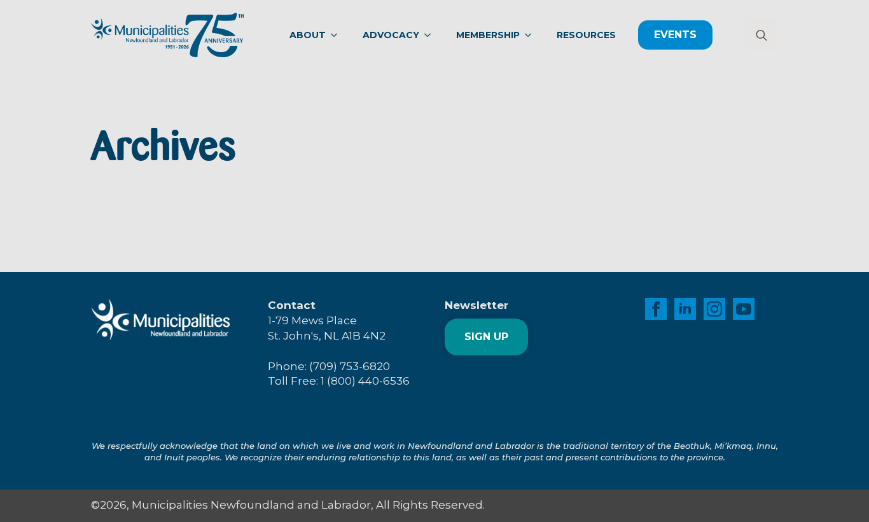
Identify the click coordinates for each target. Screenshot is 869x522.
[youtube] (743, 309)
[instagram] (714, 309)
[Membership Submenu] (532, 35)
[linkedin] (685, 309)
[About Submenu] (338, 35)
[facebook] (656, 309)
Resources (586, 35)
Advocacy (391, 35)
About (307, 35)
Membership (488, 35)
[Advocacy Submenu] (431, 35)
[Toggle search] (761, 35)
